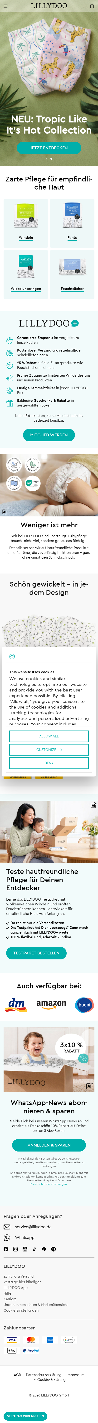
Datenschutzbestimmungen (48, 1184)
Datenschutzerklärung (44, 1375)
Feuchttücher (72, 289)
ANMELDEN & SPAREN (49, 1145)
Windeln (26, 237)
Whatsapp (24, 1238)
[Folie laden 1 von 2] (46, 158)
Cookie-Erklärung (51, 1380)
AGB (17, 1375)
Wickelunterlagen (26, 289)
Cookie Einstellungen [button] (21, 1310)
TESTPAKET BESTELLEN (36, 953)
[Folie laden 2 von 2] (51, 158)
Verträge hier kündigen (22, 1282)
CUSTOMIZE (46, 749)
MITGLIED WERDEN (49, 435)
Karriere (10, 1299)
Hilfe (7, 1293)
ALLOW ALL (49, 736)
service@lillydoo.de (33, 1227)
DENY (49, 763)
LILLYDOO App (16, 1288)
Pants (72, 237)
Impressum (75, 1375)
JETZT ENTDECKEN (49, 148)
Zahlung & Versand (19, 1276)
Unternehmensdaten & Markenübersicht (36, 1305)
